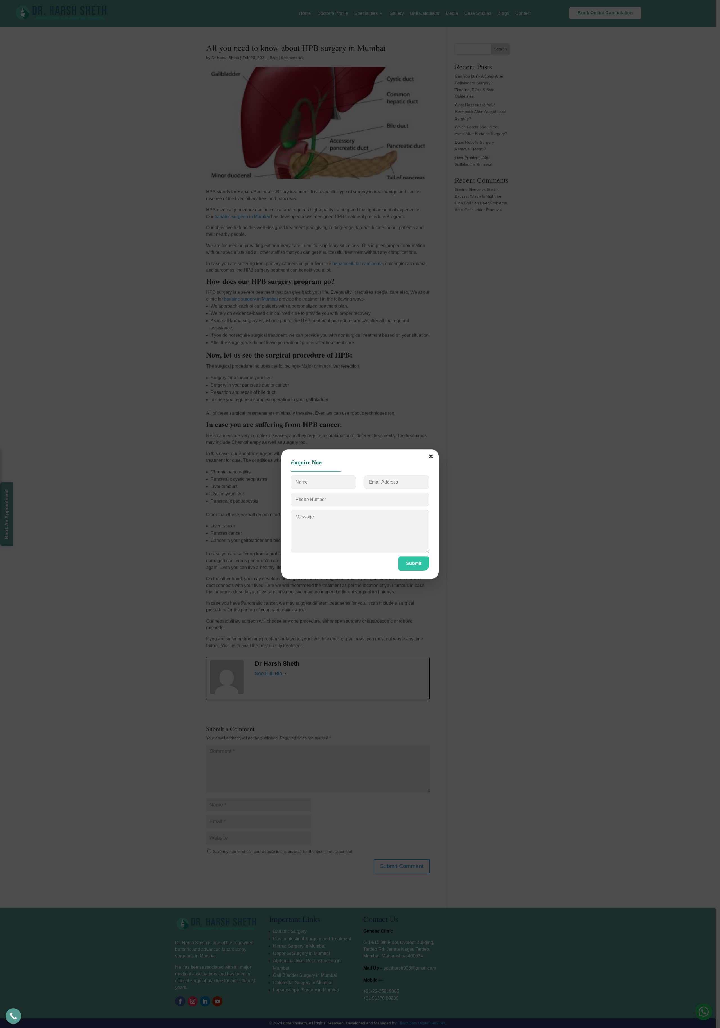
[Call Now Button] (13, 1016)
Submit (413, 563)
